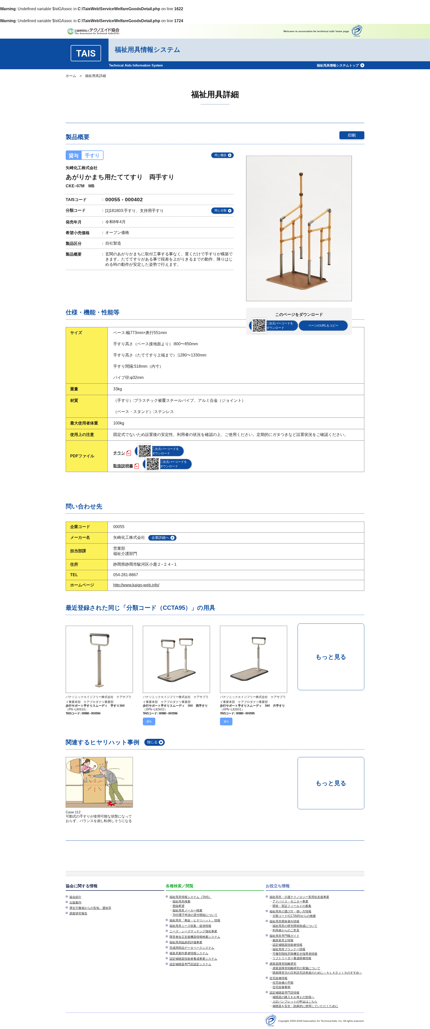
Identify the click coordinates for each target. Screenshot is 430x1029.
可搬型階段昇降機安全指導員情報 (294, 954)
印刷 (352, 135)
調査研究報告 (78, 913)
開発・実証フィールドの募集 (291, 906)
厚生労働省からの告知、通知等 (90, 908)
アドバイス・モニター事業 (290, 901)
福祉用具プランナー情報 (288, 949)
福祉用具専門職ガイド (284, 936)
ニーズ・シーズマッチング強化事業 (193, 931)
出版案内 (75, 902)
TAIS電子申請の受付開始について (194, 915)
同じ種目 (220, 155)
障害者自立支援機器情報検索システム (194, 937)
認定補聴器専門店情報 (284, 992)
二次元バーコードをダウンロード (279, 326)
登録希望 (178, 906)
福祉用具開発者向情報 (284, 921)
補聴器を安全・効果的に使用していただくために (305, 1006)
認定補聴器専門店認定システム (190, 964)
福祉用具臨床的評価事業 (185, 942)
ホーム (71, 76)
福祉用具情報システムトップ (338, 65)
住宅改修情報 (278, 978)
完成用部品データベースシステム (191, 948)
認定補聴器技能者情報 (287, 945)
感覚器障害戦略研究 (282, 963)
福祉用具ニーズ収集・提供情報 (190, 926)
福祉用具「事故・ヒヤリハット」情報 (194, 920)
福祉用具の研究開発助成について (294, 926)
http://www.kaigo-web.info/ (136, 585)
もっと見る (331, 656)
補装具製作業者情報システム (188, 953)
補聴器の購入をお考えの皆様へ (293, 997)
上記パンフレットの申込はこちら (294, 1001)
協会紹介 (75, 897)
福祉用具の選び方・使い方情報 (290, 911)
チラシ (119, 453)
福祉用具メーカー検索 (187, 910)
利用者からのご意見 (285, 930)
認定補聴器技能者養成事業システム (193, 958)
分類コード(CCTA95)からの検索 (294, 916)
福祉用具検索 (181, 901)
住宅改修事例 (281, 987)
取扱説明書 (123, 466)
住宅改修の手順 (282, 982)
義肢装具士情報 (282, 940)
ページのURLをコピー (323, 325)
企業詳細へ (160, 538)
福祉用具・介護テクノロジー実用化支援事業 (299, 897)
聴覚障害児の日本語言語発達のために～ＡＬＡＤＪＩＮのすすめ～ (317, 972)
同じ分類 (220, 210)
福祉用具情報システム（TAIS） (190, 897)
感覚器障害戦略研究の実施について (296, 968)
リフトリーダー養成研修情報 (291, 958)
